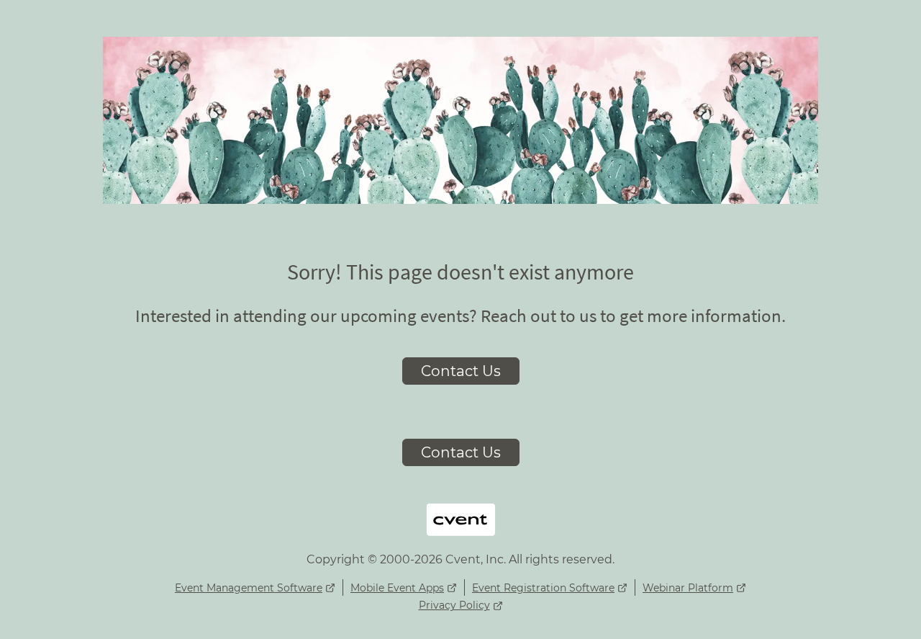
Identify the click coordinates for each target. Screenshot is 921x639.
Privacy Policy (454, 605)
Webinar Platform (688, 587)
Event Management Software (248, 587)
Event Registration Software (543, 587)
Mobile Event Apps (397, 587)
